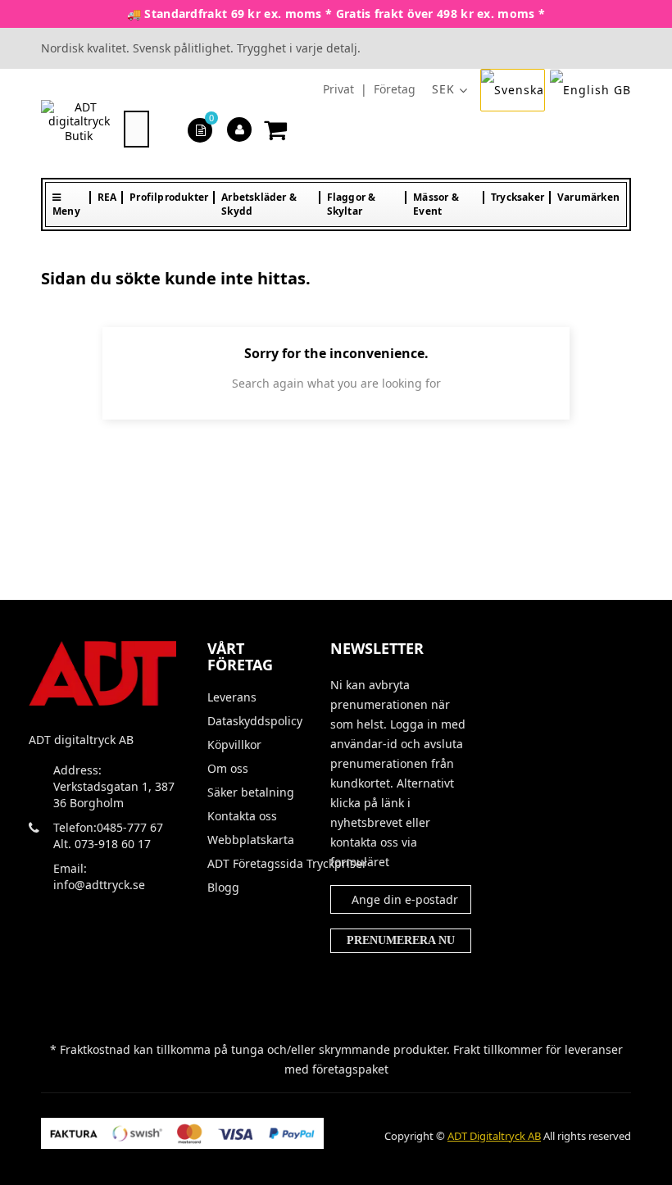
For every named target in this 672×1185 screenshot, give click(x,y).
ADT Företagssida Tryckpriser (256, 863)
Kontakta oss (242, 816)
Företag (394, 89)
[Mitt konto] (239, 129)
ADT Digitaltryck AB (494, 1135)
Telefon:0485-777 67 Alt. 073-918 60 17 (108, 835)
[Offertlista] (200, 129)
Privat (338, 89)
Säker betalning (250, 792)
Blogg (223, 887)
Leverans (232, 697)
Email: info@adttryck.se (99, 876)
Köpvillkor (234, 745)
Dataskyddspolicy (254, 721)
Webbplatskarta (250, 840)
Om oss (227, 768)
